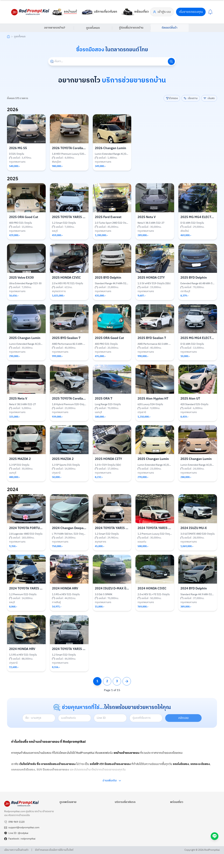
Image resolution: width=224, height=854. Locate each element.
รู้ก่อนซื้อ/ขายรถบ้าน (131, 27)
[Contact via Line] (214, 836)
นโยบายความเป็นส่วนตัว (16, 850)
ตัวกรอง (173, 98)
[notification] (210, 11)
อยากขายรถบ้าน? (54, 27)
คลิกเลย (183, 718)
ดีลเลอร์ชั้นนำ (169, 27)
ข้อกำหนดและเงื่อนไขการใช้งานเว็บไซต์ (54, 850)
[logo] (30, 12)
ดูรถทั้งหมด (93, 28)
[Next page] (126, 681)
